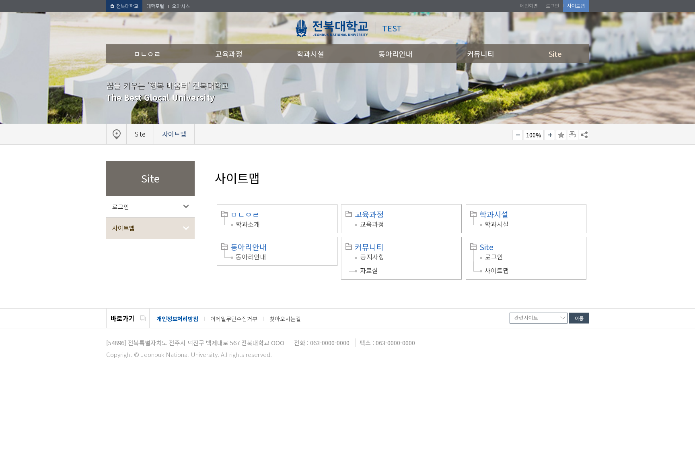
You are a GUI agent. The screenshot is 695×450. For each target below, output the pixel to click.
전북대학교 (127, 5)
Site (555, 53)
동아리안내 (395, 53)
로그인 (120, 206)
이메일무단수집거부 (233, 319)
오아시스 (181, 5)
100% (533, 135)
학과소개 (248, 224)
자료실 (369, 270)
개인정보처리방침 (177, 319)
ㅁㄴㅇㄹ (147, 53)
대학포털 (155, 5)
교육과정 (229, 53)
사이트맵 (123, 228)
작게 (517, 135)
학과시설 (310, 53)
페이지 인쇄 (573, 135)
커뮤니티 (480, 53)
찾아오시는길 (285, 319)
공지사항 (372, 256)
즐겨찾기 (561, 135)
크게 (550, 135)
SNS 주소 (583, 134)
